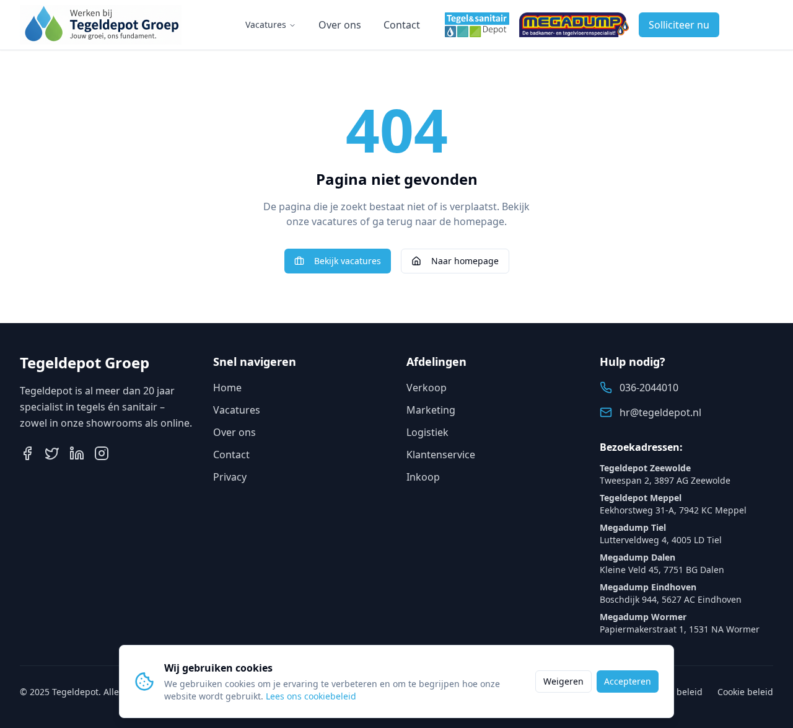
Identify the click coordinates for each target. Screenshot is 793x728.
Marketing (430, 410)
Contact (401, 25)
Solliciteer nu (679, 25)
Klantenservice (440, 454)
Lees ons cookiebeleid (311, 696)
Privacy (230, 477)
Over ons (339, 25)
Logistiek (427, 432)
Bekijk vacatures (347, 261)
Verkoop (426, 387)
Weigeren (563, 681)
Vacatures (265, 24)
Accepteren (627, 681)
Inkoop (423, 477)
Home (227, 387)
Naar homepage (465, 261)
